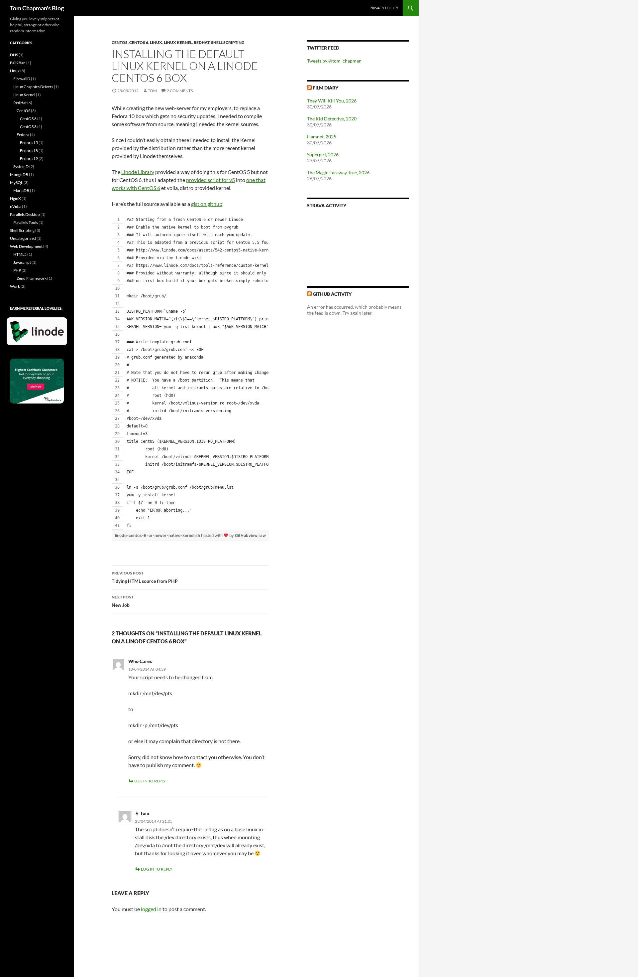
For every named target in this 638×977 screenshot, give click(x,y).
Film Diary (325, 87)
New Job (123, 601)
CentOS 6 (138, 42)
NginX (15, 198)
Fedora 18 (29, 150)
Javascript (22, 262)
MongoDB (19, 174)
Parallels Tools (25, 222)
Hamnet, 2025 (321, 136)
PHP (17, 270)
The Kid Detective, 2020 (332, 118)
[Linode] (38, 334)
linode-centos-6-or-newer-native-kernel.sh (158, 535)
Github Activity (332, 294)
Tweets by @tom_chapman (334, 61)
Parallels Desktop (25, 214)
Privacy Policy (384, 8)
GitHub (242, 535)
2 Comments (180, 90)
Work (15, 286)
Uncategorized (23, 238)
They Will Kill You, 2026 (332, 100)
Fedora (23, 134)
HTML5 (20, 254)
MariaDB (21, 190)
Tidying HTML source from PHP (145, 577)
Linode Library (137, 172)
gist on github (206, 204)
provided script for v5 (210, 180)
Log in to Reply (150, 780)
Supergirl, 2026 (323, 154)
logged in (151, 909)
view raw (257, 535)
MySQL (16, 182)
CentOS (120, 42)
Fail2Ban (18, 62)
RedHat (201, 42)
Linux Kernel (178, 42)
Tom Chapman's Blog (37, 8)
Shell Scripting (228, 42)
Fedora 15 (29, 142)
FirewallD (21, 78)
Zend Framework (32, 278)
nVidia (15, 206)
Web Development (26, 246)
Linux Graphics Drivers (33, 86)
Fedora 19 (29, 158)
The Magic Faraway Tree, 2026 (338, 172)
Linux (156, 42)
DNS (14, 54)
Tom (152, 90)
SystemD (21, 166)
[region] (190, 373)
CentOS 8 (28, 126)
